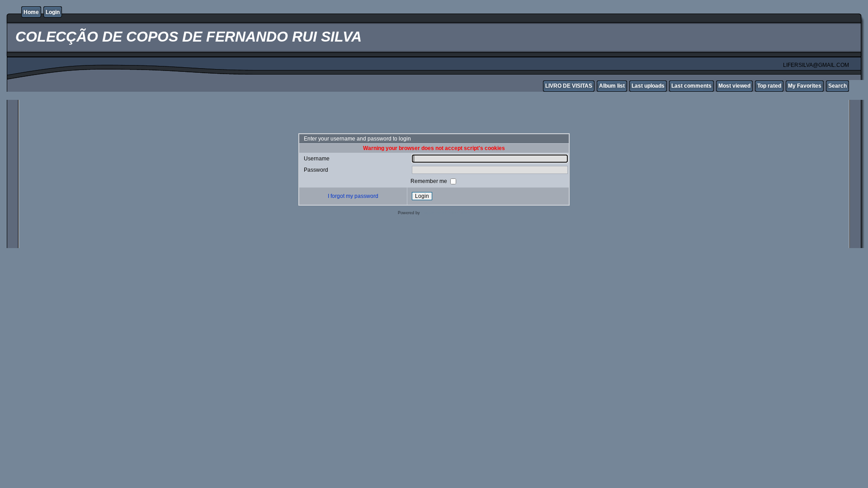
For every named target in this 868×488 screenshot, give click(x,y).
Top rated (769, 86)
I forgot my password (353, 196)
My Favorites (804, 86)
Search (837, 86)
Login (53, 12)
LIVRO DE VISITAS (568, 86)
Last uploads (648, 86)
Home (31, 12)
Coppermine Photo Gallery (446, 213)
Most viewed (734, 86)
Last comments (691, 86)
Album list (612, 86)
